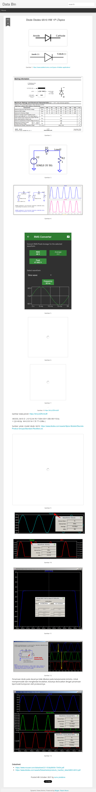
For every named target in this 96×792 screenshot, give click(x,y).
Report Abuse (64, 790)
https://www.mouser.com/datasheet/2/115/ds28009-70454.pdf (40, 767)
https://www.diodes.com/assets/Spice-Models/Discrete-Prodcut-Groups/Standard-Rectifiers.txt (48, 427)
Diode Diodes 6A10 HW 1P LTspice (45, 20)
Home (3, 10)
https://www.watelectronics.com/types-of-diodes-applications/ (51, 67)
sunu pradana (59, 777)
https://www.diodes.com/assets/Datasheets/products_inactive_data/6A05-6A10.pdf (48, 770)
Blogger (57, 790)
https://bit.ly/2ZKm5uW (52, 410)
